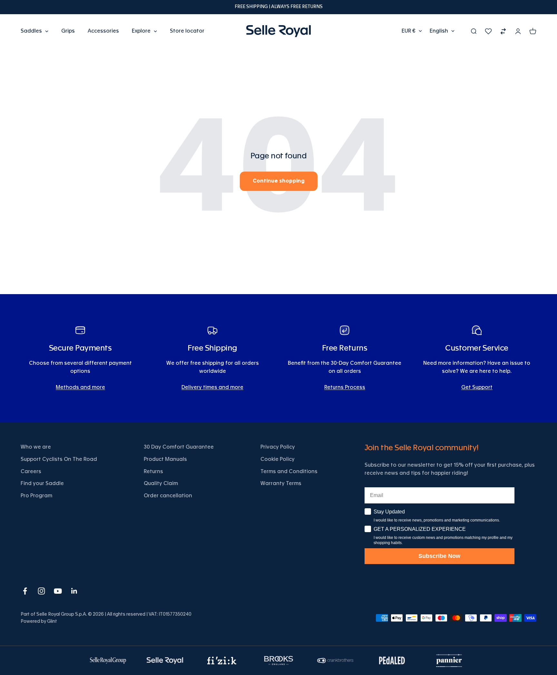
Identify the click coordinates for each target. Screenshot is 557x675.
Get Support (477, 387)
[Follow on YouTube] (58, 591)
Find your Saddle (42, 483)
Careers (31, 471)
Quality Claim (161, 483)
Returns (153, 471)
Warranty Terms (280, 483)
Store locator (187, 31)
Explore (141, 31)
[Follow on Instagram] (41, 591)
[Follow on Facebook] (25, 591)
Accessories (103, 31)
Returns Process (344, 387)
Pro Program (36, 495)
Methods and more (80, 387)
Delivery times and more (212, 387)
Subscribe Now (439, 556)
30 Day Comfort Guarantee (179, 447)
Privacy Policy (277, 447)
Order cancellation (168, 495)
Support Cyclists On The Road (59, 459)
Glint (52, 621)
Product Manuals (165, 459)
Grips (68, 31)
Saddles (31, 31)
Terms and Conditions (289, 471)
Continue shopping (279, 181)
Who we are (36, 447)
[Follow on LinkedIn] (74, 591)
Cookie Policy (277, 459)
